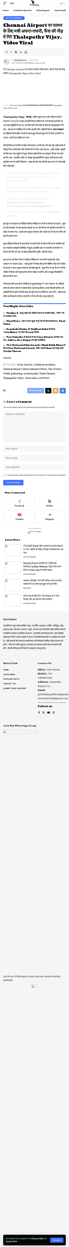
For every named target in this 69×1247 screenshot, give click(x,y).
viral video (31, 378)
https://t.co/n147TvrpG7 (25, 202)
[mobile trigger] (6, 3)
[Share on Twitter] (16, 52)
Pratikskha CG (20, 60)
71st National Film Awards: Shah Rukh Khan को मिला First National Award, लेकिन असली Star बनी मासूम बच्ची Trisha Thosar (34, 348)
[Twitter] (49, 503)
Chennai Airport (12, 369)
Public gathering (12, 373)
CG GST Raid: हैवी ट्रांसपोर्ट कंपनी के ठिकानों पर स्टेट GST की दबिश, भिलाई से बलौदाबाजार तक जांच (43, 549)
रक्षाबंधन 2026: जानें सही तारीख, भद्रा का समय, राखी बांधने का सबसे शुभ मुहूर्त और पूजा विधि (42, 582)
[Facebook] (19, 503)
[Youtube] (19, 517)
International (29, 603)
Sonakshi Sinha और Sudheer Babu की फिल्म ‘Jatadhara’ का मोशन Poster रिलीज (29, 331)
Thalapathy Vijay (13, 378)
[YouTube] (48, 712)
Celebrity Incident (44, 364)
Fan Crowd (54, 369)
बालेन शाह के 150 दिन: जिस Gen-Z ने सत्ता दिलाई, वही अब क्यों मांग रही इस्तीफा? (41, 597)
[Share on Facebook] (11, 52)
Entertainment (14, 18)
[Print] (26, 52)
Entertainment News (35, 369)
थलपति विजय (44, 378)
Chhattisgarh (29, 557)
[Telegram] (49, 517)
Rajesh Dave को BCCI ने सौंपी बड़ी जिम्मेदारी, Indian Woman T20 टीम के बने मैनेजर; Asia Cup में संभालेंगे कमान (42, 567)
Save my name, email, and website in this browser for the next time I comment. (36, 475)
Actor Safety (25, 364)
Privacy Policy (37, 1238)
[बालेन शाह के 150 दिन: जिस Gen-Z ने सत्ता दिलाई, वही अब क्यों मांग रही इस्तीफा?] (13, 600)
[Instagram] (53, 712)
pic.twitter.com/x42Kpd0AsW (29, 206)
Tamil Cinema (47, 373)
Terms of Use (11, 1241)
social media (31, 373)
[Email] (21, 52)
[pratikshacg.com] (34, 3)
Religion (27, 588)
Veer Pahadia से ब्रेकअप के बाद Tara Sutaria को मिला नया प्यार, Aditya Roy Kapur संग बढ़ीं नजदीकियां (33, 339)
